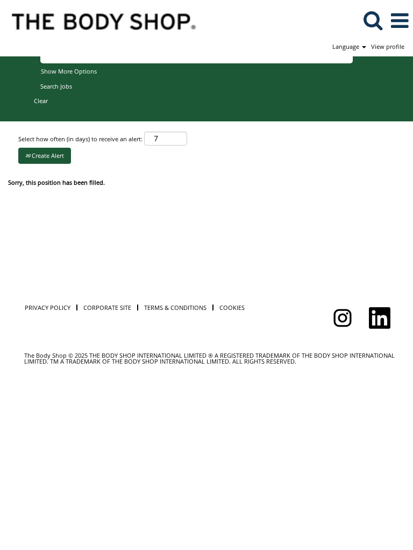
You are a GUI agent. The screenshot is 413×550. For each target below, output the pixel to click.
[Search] (372, 19)
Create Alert (47, 155)
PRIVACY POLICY (47, 307)
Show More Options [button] (69, 71)
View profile (387, 46)
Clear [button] (41, 101)
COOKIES (232, 307)
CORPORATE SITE (107, 307)
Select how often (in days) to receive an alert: (80, 139)
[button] (399, 20)
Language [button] (346, 46)
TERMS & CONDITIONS (175, 307)
